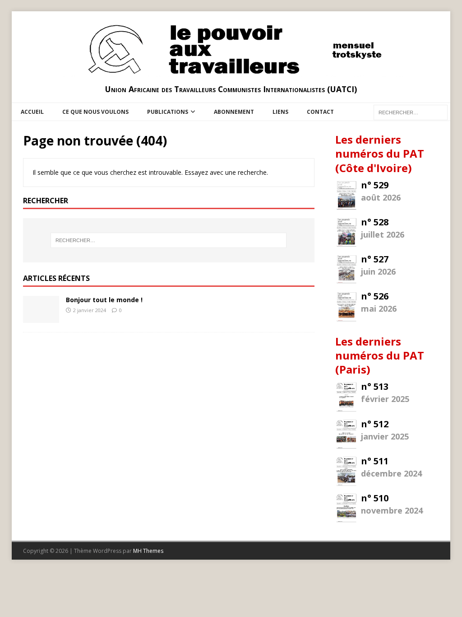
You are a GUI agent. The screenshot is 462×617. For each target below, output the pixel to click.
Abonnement (234, 112)
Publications (167, 112)
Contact (320, 112)
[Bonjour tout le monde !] (41, 317)
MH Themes (148, 551)
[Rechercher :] (168, 240)
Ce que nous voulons (95, 112)
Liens (280, 112)
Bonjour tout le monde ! (104, 299)
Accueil (32, 112)
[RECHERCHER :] (411, 112)
